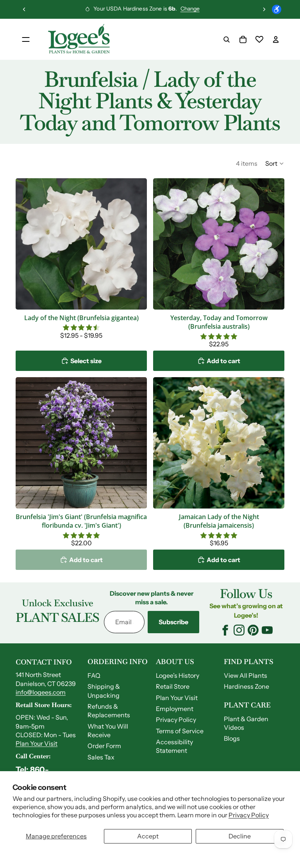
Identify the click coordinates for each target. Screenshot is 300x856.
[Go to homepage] (79, 39)
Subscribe (173, 622)
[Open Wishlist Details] (259, 39)
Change (190, 8)
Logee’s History (177, 675)
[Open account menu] (275, 39)
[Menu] (26, 39)
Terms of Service (180, 731)
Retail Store (172, 686)
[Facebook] (225, 630)
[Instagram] (239, 630)
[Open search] (226, 39)
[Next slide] (264, 9)
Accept (148, 836)
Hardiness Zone (246, 686)
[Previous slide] (24, 9)
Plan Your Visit (36, 743)
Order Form (104, 746)
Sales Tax (101, 757)
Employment (174, 709)
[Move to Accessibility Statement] (276, 9)
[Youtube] (267, 630)
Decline (240, 836)
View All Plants (245, 675)
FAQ (94, 675)
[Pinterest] (253, 630)
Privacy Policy (249, 815)
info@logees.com (41, 692)
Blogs (232, 738)
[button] (274, 163)
